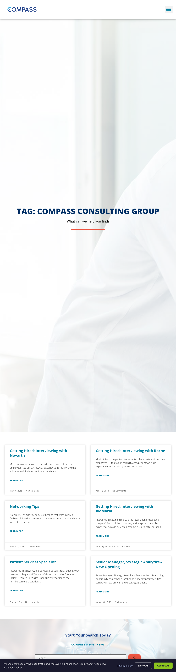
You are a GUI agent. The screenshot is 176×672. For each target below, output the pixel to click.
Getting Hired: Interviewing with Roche (130, 450)
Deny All (143, 665)
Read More (16, 480)
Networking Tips (24, 506)
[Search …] (80, 658)
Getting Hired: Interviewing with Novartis (38, 453)
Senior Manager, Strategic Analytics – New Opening (129, 564)
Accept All (163, 665)
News (100, 644)
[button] (169, 9)
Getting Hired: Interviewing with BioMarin (124, 508)
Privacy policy (125, 665)
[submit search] (134, 658)
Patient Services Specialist (33, 562)
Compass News (83, 644)
